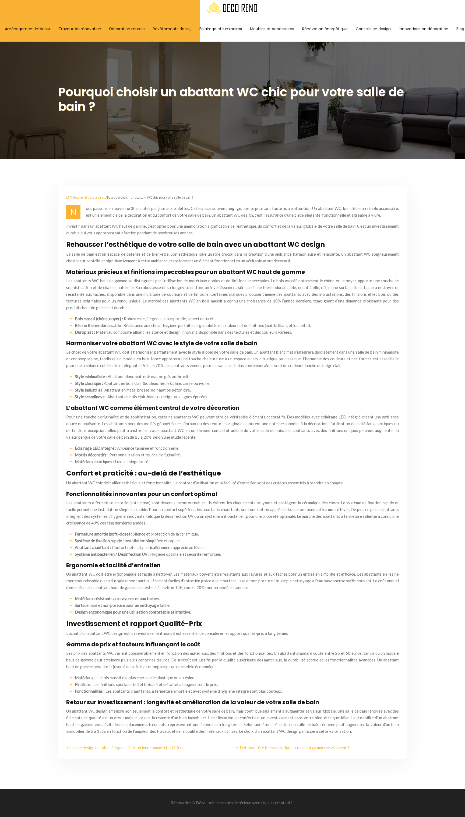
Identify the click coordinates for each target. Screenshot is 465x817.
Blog (460, 28)
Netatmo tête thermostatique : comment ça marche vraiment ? (294, 747)
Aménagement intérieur (28, 28)
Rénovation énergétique (325, 28)
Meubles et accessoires (272, 28)
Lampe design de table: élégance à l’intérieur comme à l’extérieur (127, 747)
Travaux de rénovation (80, 28)
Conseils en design (373, 28)
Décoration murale (127, 28)
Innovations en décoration (423, 28)
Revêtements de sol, (172, 28)
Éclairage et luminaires (220, 28)
